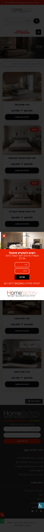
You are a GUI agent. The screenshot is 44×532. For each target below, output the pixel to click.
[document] (22, 266)
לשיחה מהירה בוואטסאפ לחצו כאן (22, 283)
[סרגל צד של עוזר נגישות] (41, 505)
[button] (4, 235)
